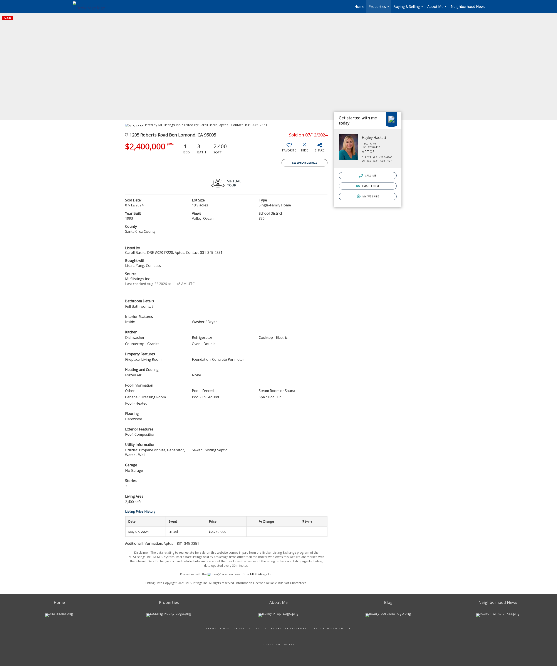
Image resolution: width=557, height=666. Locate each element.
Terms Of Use (217, 628)
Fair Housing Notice (332, 628)
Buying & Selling (408, 8)
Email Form (370, 186)
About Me (437, 8)
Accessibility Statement (287, 628)
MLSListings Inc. (261, 574)
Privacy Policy (247, 628)
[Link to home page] (91, 6)
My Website (370, 196)
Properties (379, 8)
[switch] (289, 149)
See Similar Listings (304, 162)
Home (359, 6)
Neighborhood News (468, 6)
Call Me (370, 175)
